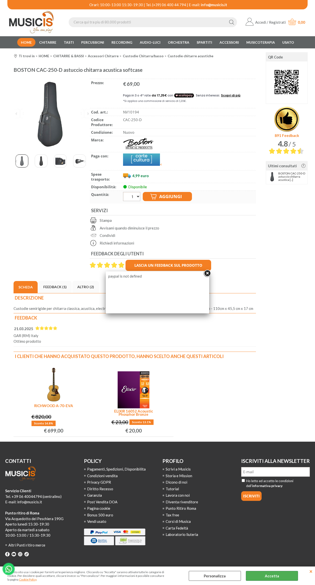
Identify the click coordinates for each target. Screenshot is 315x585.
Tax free (172, 515)
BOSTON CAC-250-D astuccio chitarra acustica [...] (291, 176)
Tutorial (172, 489)
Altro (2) (85, 287)
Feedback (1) (55, 287)
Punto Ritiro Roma (181, 508)
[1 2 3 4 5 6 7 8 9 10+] (132, 197)
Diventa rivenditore (182, 502)
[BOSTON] (138, 148)
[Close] (207, 273)
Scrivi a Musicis (178, 469)
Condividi (107, 235)
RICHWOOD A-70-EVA (53, 406)
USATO (288, 42)
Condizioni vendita (102, 475)
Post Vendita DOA (102, 502)
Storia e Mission (179, 475)
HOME (26, 42)
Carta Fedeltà (177, 528)
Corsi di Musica (178, 521)
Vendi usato (96, 521)
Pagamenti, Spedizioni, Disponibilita (116, 469)
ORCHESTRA (178, 42)
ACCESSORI (229, 42)
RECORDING (121, 42)
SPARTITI (204, 42)
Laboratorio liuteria (182, 534)
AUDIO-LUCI (150, 42)
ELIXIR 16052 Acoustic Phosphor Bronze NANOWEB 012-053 (133, 413)
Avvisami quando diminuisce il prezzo (129, 228)
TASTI (69, 42)
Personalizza (215, 576)
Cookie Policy (27, 579)
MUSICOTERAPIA (260, 42)
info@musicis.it (214, 4)
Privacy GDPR (99, 482)
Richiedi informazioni (117, 243)
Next (82, 162)
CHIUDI (311, 571)
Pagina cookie (98, 508)
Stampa (106, 220)
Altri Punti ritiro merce (26, 545)
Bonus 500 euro (100, 515)
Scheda (25, 287)
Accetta (272, 576)
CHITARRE (47, 42)
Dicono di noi (176, 482)
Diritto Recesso (100, 489)
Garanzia (94, 495)
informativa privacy (267, 486)
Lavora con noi (178, 495)
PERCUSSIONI (92, 42)
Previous (18, 162)
